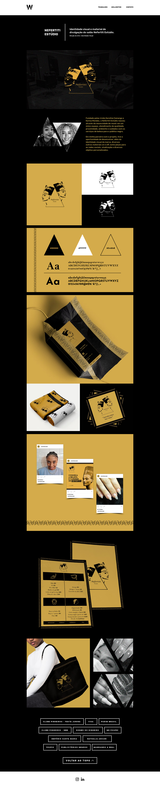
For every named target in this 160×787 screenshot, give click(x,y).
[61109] (82, 779)
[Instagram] (77, 779)
